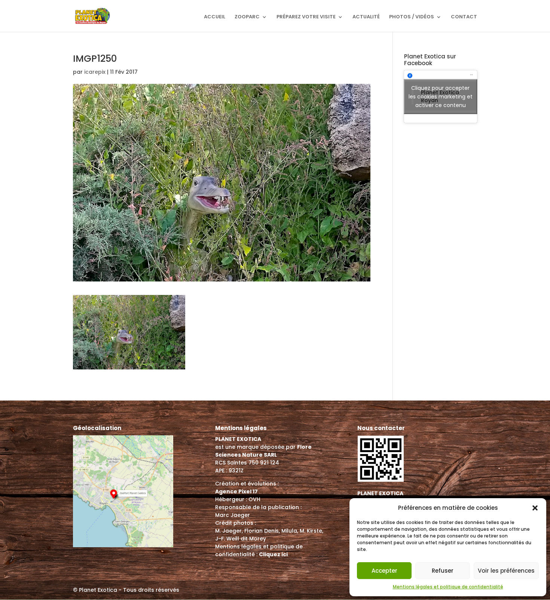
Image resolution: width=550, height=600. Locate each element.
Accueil (214, 17)
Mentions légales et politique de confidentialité (448, 587)
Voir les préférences (506, 571)
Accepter (384, 571)
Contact (464, 17)
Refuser (442, 571)
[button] (535, 508)
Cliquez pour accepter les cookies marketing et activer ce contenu (441, 96)
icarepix (95, 72)
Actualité (366, 17)
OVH (254, 499)
